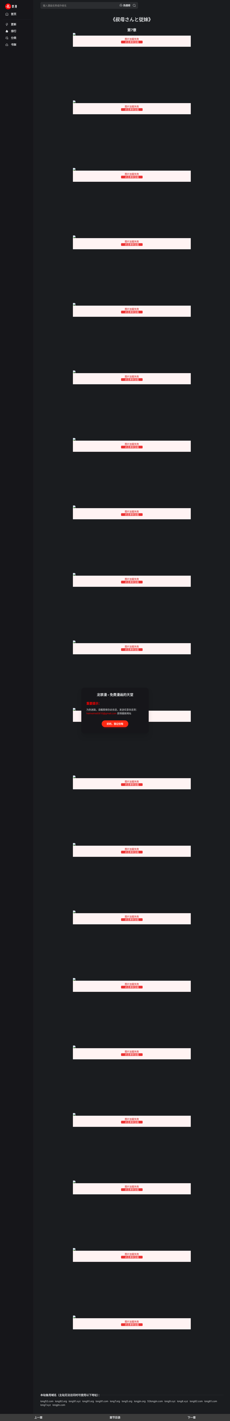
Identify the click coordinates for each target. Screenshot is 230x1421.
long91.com (102, 1401)
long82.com (196, 1401)
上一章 (38, 1417)
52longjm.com (155, 1401)
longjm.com (59, 1404)
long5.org (127, 1401)
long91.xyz (75, 1401)
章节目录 (115, 1417)
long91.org (88, 1401)
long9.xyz (170, 1401)
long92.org (61, 1401)
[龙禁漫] (15, 5)
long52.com (46, 1401)
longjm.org (140, 1401)
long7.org (115, 1401)
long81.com (210, 1401)
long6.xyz (182, 1401)
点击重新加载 (132, 42)
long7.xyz (45, 1404)
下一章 (192, 1417)
